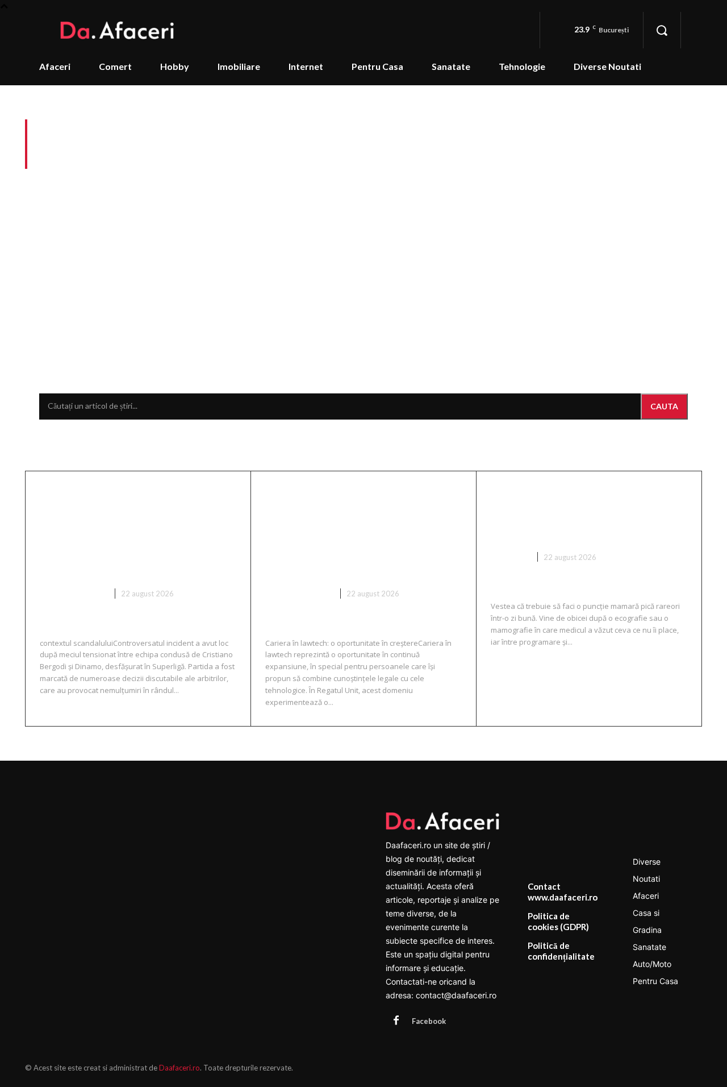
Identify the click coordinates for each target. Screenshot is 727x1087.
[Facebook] (396, 1021)
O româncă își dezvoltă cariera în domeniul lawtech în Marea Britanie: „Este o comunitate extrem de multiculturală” (361, 531)
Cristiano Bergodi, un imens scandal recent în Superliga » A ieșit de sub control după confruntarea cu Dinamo (135, 531)
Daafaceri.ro (179, 1067)
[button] (662, 30)
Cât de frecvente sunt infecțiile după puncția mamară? (570, 513)
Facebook (429, 1021)
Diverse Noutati (73, 593)
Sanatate (510, 557)
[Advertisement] (363, 257)
